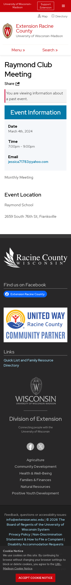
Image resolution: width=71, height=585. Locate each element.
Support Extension (46, 6)
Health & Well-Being (35, 473)
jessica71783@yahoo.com (28, 161)
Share (10, 83)
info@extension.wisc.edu (25, 519)
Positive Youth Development (35, 493)
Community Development (36, 466)
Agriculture (35, 460)
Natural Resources (35, 486)
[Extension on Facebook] (31, 449)
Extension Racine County (35, 28)
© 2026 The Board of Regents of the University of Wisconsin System (36, 524)
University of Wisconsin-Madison (17, 5)
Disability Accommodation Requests (35, 544)
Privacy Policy (19, 534)
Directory (61, 16)
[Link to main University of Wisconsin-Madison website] (35, 403)
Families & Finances (35, 480)
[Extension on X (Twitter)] (40, 449)
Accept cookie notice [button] (35, 578)
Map (45, 16)
